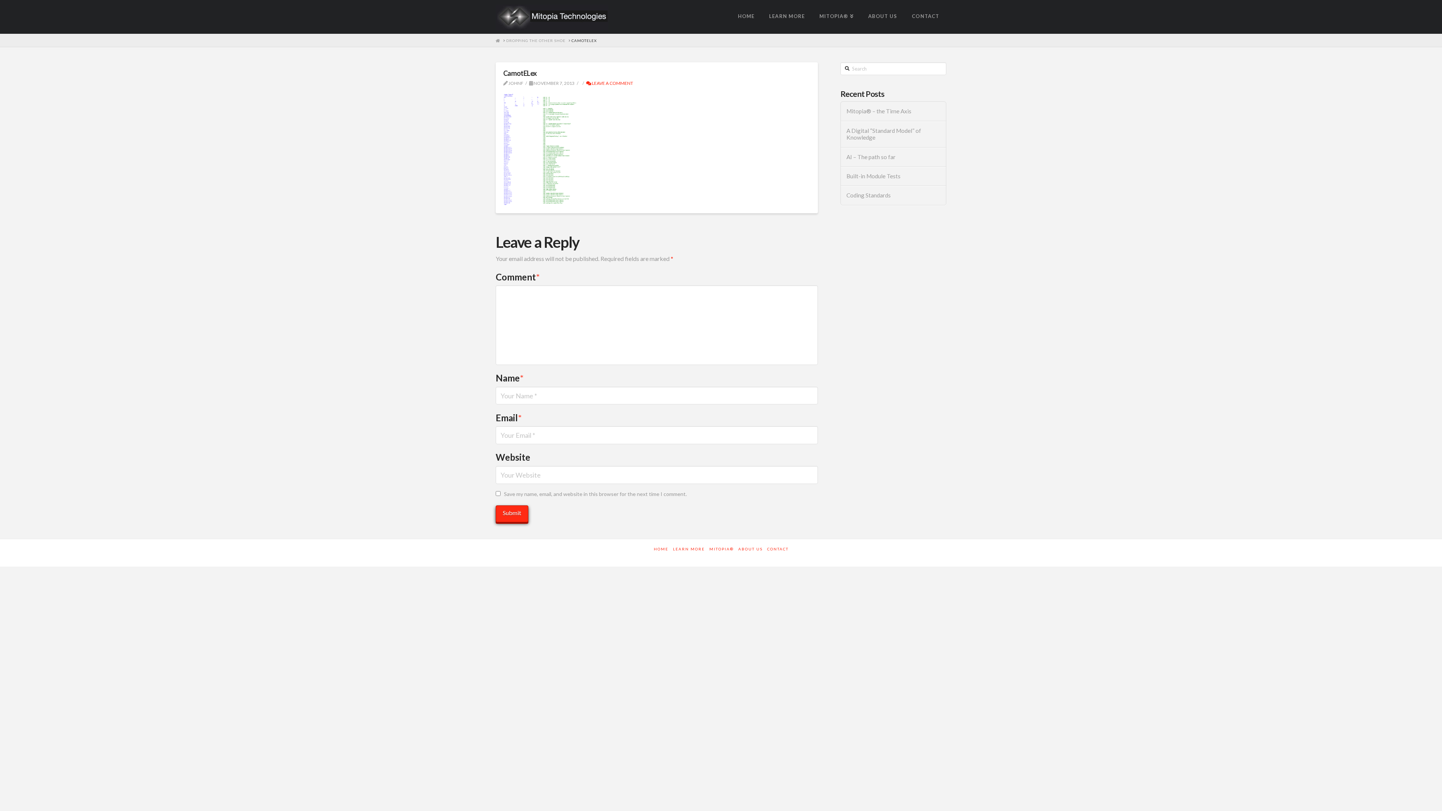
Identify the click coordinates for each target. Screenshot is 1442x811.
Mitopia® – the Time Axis (878, 111)
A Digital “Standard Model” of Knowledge (883, 134)
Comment (518, 276)
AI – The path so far (871, 157)
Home (661, 549)
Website (513, 457)
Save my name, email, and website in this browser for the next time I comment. (595, 494)
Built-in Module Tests (873, 176)
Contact (778, 549)
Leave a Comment (612, 83)
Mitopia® (721, 549)
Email (509, 417)
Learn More (689, 549)
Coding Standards (868, 195)
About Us (750, 549)
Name (509, 377)
